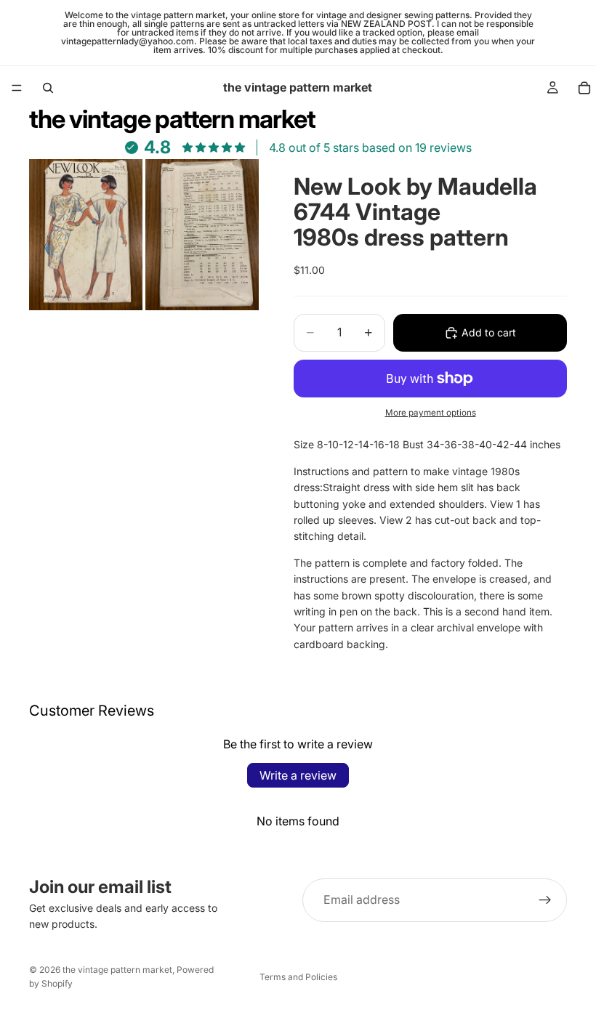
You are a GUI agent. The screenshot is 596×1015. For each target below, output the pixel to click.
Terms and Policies (298, 976)
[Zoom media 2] (202, 234)
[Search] (48, 88)
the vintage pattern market (117, 969)
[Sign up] (545, 900)
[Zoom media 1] (85, 234)
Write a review (298, 775)
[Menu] (16, 88)
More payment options (430, 413)
